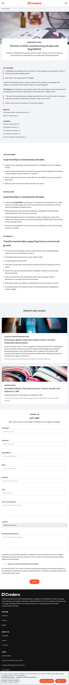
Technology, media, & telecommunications (15, 112)
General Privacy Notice (8, 677)
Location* (5, 522)
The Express (7, 89)
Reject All (60, 681)
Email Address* (6, 453)
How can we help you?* (9, 502)
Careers (4, 640)
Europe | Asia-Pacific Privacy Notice (12, 660)
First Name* (5, 428)
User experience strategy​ (10, 130)
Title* (3, 489)
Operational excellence (10, 127)
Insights (4, 625)
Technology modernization (10, 134)
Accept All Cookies (47, 681)
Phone (4, 465)
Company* (5, 477)
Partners (4, 620)
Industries (4, 615)
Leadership (5, 635)
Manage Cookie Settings (10, 681)
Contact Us (5, 645)
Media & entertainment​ (10, 115)
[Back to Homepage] (34, 3)
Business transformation (10, 124)
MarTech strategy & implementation (13, 137)
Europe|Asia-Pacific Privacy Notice (26, 677)
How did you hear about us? (10, 534)
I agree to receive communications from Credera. (23, 564)
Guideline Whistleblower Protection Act (13, 665)
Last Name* (5, 440)
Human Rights (6, 670)
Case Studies (5, 8)
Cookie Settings (6, 656)
